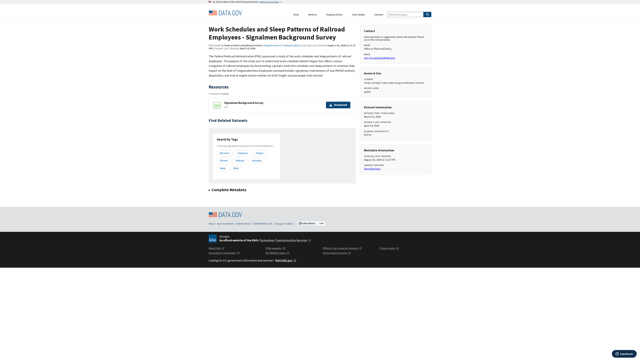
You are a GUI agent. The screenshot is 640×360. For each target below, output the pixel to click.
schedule (257, 160)
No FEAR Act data (276, 252)
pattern (224, 160)
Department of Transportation (282, 45)
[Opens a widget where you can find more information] (624, 354)
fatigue (260, 153)
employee (243, 153)
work (236, 168)
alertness (225, 153)
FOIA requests (274, 248)
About (211, 223)
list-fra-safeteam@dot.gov (379, 58)
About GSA (215, 248)
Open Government (225, 223)
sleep (223, 168)
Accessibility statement (222, 252)
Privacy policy (388, 248)
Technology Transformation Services (283, 240)
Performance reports (335, 252)
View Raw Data (372, 168)
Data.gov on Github (284, 223)
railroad (240, 160)
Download (340, 105)
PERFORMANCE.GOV (263, 223)
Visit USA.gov (284, 260)
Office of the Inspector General (340, 248)
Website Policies (243, 223)
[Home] (225, 13)
